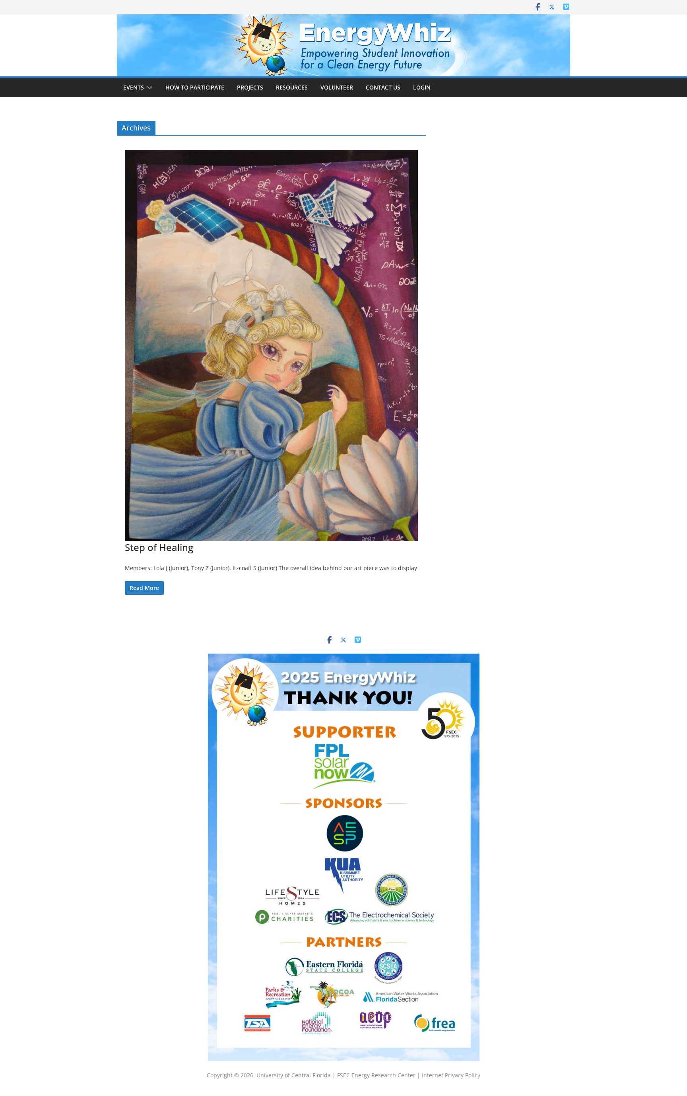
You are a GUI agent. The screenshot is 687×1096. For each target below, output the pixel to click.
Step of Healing (159, 547)
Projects (250, 87)
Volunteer (336, 87)
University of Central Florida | (296, 1075)
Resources (292, 87)
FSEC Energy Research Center (377, 1075)
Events (133, 87)
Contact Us (383, 87)
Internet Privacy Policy (451, 1075)
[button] (148, 87)
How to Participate (194, 87)
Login (422, 87)
